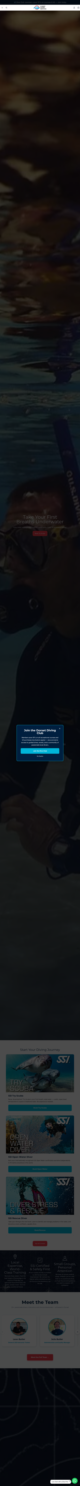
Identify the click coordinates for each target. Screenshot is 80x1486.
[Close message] (69, 1481)
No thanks (40, 756)
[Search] (6, 8)
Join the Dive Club (40, 751)
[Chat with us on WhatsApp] (75, 1481)
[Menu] (2, 7)
